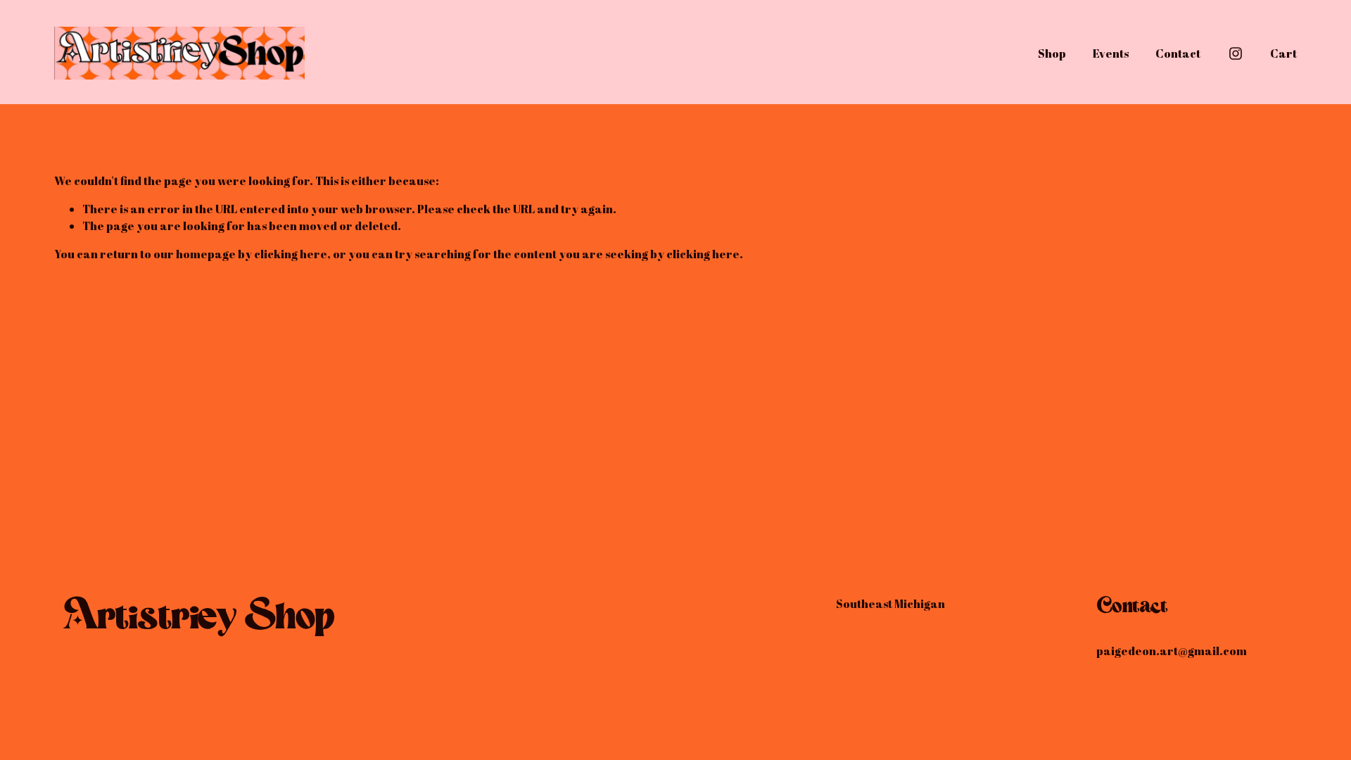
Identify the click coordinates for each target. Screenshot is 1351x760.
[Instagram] (1235, 53)
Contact (1177, 53)
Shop (1052, 53)
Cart (1283, 53)
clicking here (290, 254)
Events (1111, 53)
